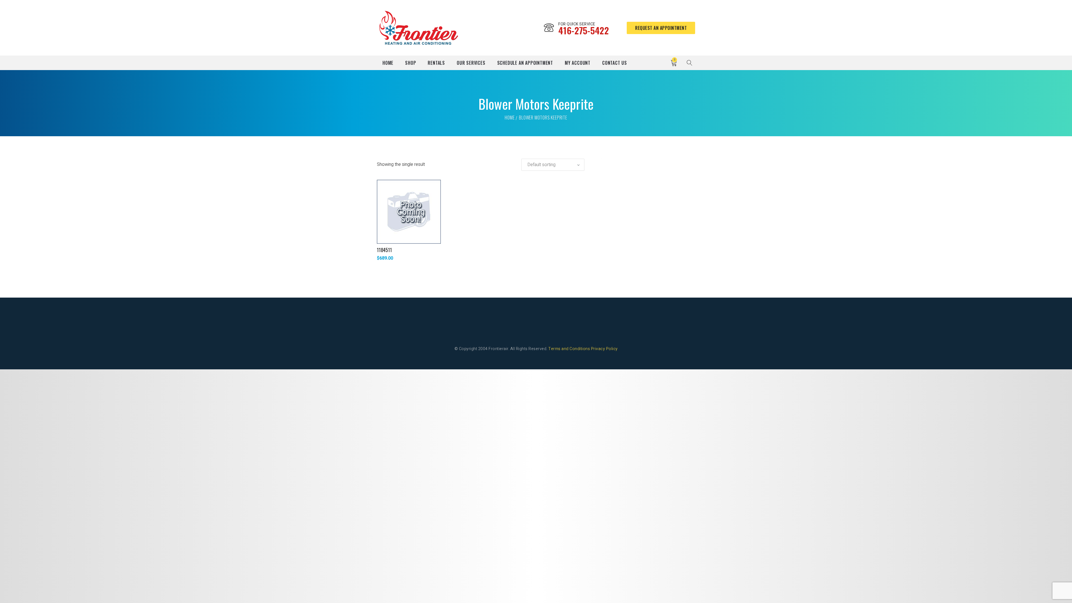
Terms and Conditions (569, 349)
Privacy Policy (604, 349)
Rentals (436, 62)
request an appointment (661, 28)
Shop (410, 62)
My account (577, 62)
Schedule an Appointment (525, 62)
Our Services (471, 62)
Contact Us (614, 62)
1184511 (384, 249)
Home (387, 62)
